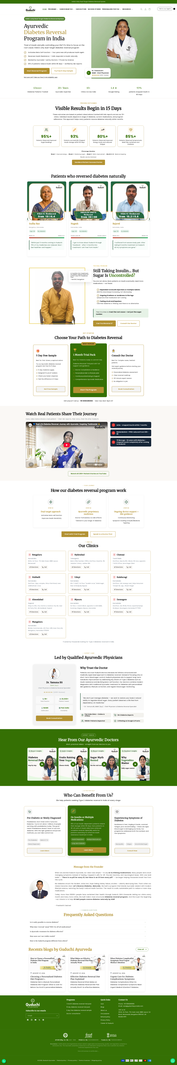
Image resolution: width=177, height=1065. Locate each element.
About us (104, 1010)
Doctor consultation (73, 1013)
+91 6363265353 (86, 401)
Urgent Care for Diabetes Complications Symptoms (122, 977)
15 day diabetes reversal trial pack (78, 1007)
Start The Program (88, 390)
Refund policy (105, 1017)
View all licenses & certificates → (88, 1051)
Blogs (102, 1007)
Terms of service (84, 1060)
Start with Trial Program (75, 534)
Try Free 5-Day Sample (63, 71)
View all (141, 949)
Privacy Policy (105, 1020)
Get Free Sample (51, 389)
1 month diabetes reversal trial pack (79, 1004)
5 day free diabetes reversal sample (79, 1010)
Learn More (44, 851)
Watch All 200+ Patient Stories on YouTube (88, 474)
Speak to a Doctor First (102, 534)
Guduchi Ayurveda (49, 1060)
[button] (53, 9)
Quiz (102, 1004)
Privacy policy (72, 1060)
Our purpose (105, 1013)
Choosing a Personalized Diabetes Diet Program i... (46, 977)
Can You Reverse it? (104, 323)
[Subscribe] (57, 1016)
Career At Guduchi (107, 1023)
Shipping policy (97, 1060)
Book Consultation (126, 389)
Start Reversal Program (37, 71)
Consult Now (132, 851)
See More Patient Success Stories (88, 162)
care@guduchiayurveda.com (133, 1006)
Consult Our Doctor (128, 323)
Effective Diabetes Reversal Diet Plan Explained (85, 977)
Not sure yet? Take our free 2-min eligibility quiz (40, 77)
